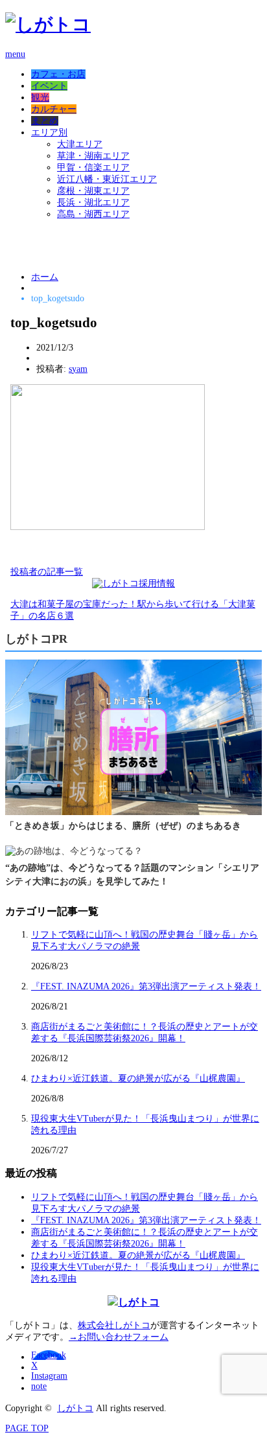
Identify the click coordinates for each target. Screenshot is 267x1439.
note (39, 1386)
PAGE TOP (27, 1428)
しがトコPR (36, 638)
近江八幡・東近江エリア (107, 179)
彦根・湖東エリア (93, 191)
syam (78, 369)
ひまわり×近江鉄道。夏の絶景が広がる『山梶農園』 (138, 1078)
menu (15, 54)
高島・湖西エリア (93, 214)
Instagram (49, 1376)
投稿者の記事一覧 (46, 572)
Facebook (48, 1355)
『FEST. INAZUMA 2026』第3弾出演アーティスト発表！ (146, 986)
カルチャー (53, 109)
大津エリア (79, 144)
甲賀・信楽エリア (93, 167)
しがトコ (75, 1408)
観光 (40, 97)
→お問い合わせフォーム (118, 1337)
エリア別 (49, 132)
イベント (49, 86)
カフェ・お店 (58, 74)
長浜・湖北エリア (93, 202)
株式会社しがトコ (114, 1325)
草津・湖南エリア (93, 156)
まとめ (44, 121)
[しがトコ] (48, 24)
